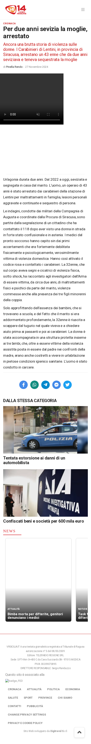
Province (45, 697)
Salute (13, 697)
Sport (28, 697)
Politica (53, 689)
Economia (72, 689)
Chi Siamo (65, 697)
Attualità (34, 689)
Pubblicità (35, 706)
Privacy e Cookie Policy (25, 723)
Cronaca (14, 689)
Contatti (14, 706)
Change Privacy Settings (27, 714)
